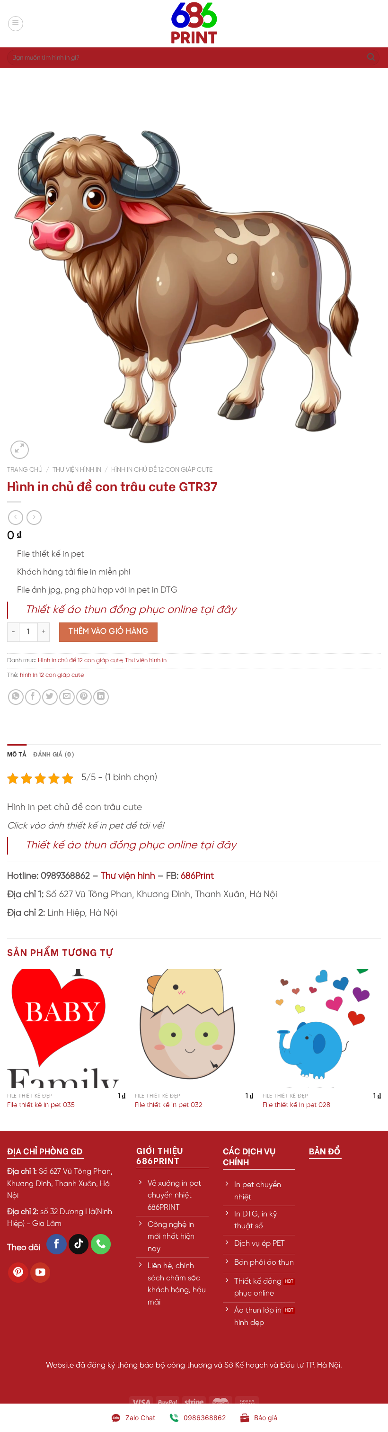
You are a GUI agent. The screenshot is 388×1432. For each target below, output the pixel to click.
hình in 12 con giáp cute (52, 675)
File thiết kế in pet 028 (296, 1105)
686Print (197, 876)
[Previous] (7, 1048)
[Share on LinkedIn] (101, 697)
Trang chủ (25, 470)
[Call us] (101, 1244)
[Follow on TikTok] (79, 1244)
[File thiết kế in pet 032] (194, 1028)
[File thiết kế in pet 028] (322, 1028)
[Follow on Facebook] (56, 1244)
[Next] (380, 1048)
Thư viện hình (128, 876)
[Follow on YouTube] (40, 1272)
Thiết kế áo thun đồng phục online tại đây (130, 610)
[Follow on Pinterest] (18, 1272)
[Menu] (15, 23)
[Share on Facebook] (33, 697)
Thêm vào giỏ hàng (108, 632)
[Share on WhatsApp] (16, 697)
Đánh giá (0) (53, 753)
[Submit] (371, 58)
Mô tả (16, 753)
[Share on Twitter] (50, 697)
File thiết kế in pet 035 (41, 1105)
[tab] (16, 753)
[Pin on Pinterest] (84, 697)
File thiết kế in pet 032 (169, 1105)
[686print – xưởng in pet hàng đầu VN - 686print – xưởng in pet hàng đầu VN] (194, 23)
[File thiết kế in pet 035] (66, 1028)
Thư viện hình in (77, 470)
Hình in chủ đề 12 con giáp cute (161, 470)
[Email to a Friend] (67, 697)
